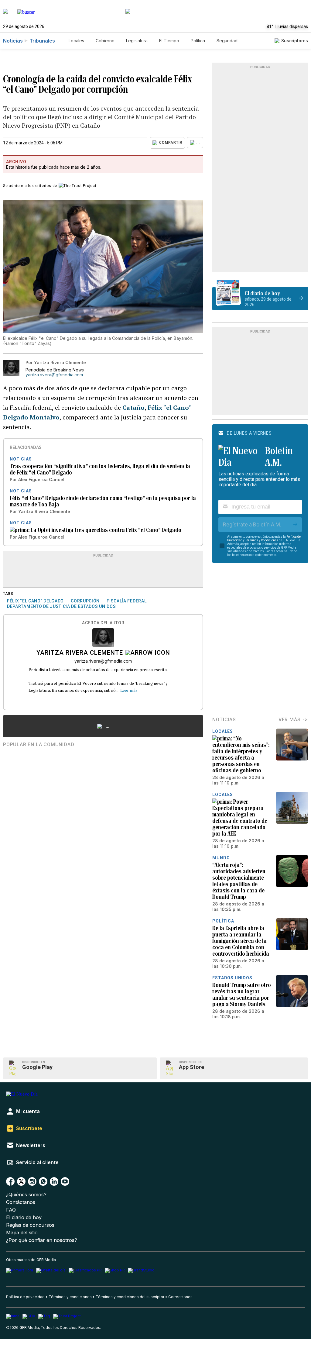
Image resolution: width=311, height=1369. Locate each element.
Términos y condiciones (70, 1297)
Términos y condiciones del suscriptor (130, 1297)
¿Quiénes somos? (26, 1195)
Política (198, 40)
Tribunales (42, 41)
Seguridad (227, 40)
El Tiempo (169, 40)
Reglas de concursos (30, 1225)
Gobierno (105, 40)
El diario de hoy (24, 1217)
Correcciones (180, 1297)
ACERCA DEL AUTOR (103, 623)
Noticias (13, 41)
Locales (76, 40)
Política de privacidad (25, 1297)
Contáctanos (20, 1202)
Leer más (129, 690)
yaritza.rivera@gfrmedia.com (54, 374)
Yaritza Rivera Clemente (79, 653)
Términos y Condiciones (261, 540)
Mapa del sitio (22, 1233)
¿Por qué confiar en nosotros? (41, 1240)
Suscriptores (294, 40)
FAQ (11, 1210)
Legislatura (137, 40)
